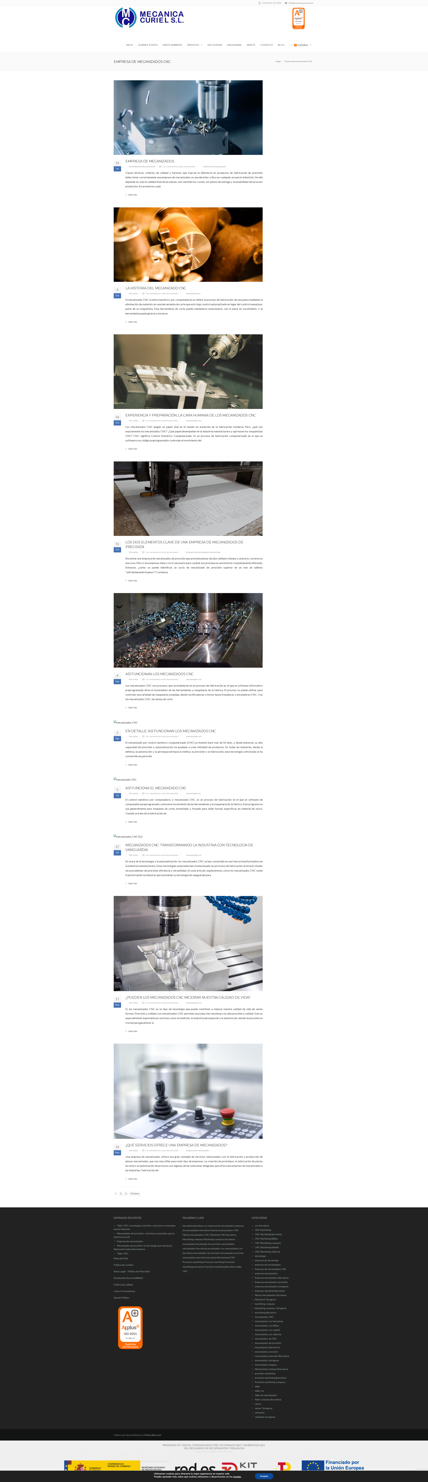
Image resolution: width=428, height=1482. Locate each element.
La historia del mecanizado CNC (155, 288)
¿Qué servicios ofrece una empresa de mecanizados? (176, 1145)
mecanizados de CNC (266, 1338)
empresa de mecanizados (214, 166)
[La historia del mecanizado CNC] (188, 244)
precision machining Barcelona (270, 1377)
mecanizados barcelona (195, 1248)
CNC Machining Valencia (267, 1251)
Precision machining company (270, 1382)
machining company (265, 1303)
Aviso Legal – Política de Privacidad (132, 1271)
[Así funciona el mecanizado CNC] (188, 779)
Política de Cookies (124, 1264)
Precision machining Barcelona (220, 1266)
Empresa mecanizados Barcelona (272, 1277)
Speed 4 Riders (121, 1297)
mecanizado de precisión (208, 1243)
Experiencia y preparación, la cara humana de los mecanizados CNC (190, 415)
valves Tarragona (263, 1408)
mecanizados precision (232, 1253)
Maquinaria (234, 44)
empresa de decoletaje (267, 1260)
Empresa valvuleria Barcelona (270, 1290)
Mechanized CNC (226, 1257)
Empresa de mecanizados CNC (270, 1269)
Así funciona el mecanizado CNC (155, 788)
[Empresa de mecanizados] (188, 117)
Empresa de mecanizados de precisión (203, 552)
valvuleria (259, 1412)
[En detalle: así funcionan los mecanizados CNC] (188, 722)
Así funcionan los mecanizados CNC (159, 674)
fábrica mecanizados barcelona (270, 1295)
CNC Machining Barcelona (268, 1234)
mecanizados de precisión (206, 1253)
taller (257, 1386)
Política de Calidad (123, 1284)
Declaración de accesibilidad (128, 1277)
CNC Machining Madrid (267, 1247)
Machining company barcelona (219, 1239)
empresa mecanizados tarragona (271, 1286)
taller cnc (259, 1390)
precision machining (265, 1373)
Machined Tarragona (265, 1299)
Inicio (129, 44)
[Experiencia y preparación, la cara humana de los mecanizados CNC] (188, 371)
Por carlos (133, 293)
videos (250, 44)
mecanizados (228, 1243)
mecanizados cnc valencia (268, 1334)
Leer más (132, 194)
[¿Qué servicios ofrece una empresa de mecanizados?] (188, 1091)
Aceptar (264, 1476)
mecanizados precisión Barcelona (272, 1356)
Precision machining (193, 1262)
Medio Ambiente (172, 44)
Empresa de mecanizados (149, 161)
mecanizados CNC (264, 1316)
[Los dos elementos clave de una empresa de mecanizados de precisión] (188, 498)
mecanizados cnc (194, 420)
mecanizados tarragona (267, 1360)
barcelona (188, 1225)
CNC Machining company (268, 1242)
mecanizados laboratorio (267, 1347)
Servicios (193, 44)
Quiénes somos (148, 44)
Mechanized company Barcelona (271, 1369)
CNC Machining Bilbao (266, 1238)
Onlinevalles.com (152, 1434)
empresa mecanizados (266, 1273)
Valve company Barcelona (268, 1399)
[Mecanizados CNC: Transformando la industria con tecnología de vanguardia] (188, 836)
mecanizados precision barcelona (200, 1257)
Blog (281, 44)
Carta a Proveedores (124, 1291)
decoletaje (260, 1256)
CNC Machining (263, 1229)
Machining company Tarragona (270, 1308)
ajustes (237, 1476)
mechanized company (266, 1364)
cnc (206, 1225)
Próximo (135, 1193)
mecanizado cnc (193, 293)
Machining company (193, 1239)
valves (258, 1403)
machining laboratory (266, 1312)
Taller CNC (122, 1253)
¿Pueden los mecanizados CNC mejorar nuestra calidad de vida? (187, 997)
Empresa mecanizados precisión (271, 1282)
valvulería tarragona (265, 1416)
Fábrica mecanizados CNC (196, 1234)
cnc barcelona (262, 1225)
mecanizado (189, 1243)
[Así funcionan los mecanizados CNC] (188, 630)
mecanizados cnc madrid (267, 1329)
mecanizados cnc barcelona (269, 1321)
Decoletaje (215, 44)
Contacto (266, 44)
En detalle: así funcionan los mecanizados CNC (170, 731)
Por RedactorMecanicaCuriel (142, 166)
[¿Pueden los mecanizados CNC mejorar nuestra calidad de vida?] (188, 943)
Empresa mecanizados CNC (224, 1230)
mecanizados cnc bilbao (267, 1325)
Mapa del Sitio (121, 1258)
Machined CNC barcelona (223, 1234)
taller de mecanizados (266, 1395)
